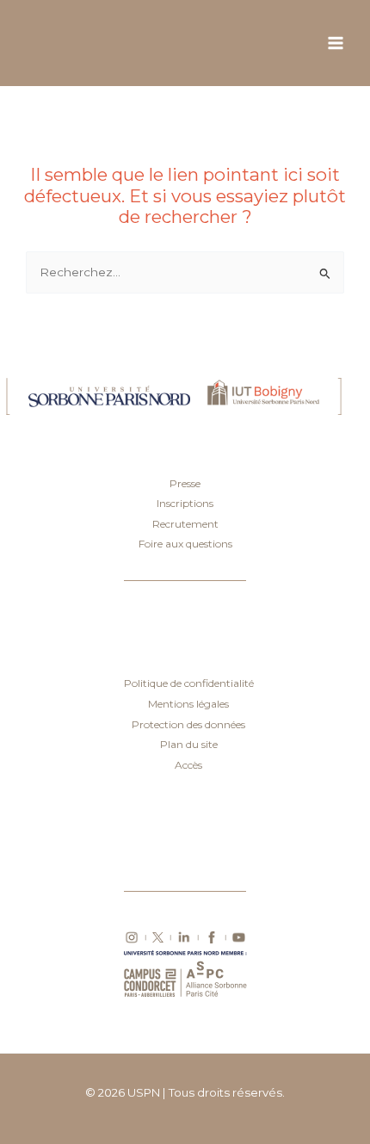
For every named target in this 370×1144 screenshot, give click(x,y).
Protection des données (188, 724)
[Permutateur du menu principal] (336, 43)
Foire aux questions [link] (185, 543)
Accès (188, 764)
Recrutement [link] (185, 523)
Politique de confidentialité (189, 683)
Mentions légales (188, 703)
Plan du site (189, 744)
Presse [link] (185, 483)
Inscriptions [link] (185, 503)
